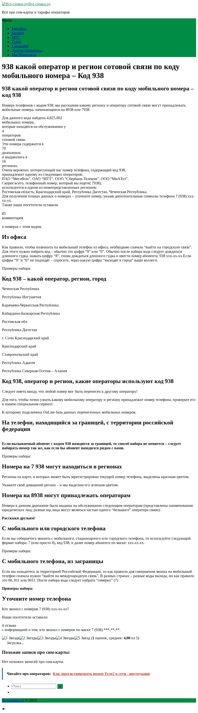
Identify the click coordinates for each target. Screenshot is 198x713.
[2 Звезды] (28, 638)
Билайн (18, 33)
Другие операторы (27, 50)
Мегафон (19, 29)
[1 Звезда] (10, 638)
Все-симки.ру (39, 4)
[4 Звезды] (65, 638)
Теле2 (16, 42)
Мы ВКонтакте (24, 55)
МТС (16, 37)
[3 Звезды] (47, 638)
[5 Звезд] (82, 638)
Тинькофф (20, 46)
